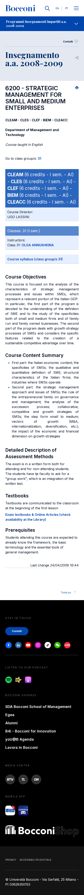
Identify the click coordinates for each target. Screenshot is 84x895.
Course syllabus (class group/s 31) (35, 259)
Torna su (66, 592)
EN (57, 8)
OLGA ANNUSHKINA (38, 245)
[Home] (20, 8)
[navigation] (42, 23)
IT (66, 8)
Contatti (68, 41)
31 (39, 158)
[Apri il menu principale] (76, 8)
